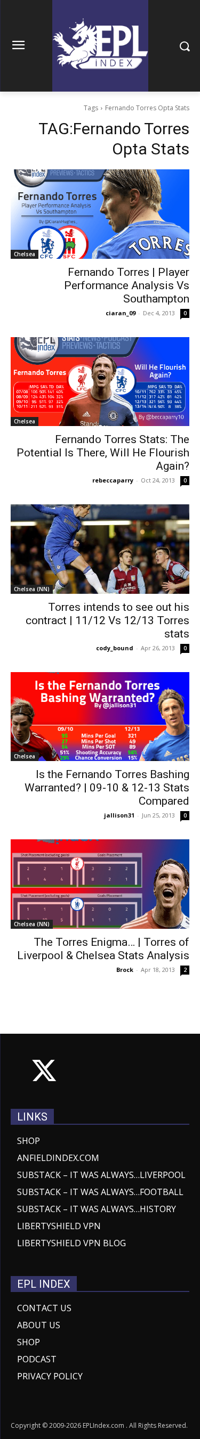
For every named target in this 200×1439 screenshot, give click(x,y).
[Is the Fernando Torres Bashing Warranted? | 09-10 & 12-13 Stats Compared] (100, 717)
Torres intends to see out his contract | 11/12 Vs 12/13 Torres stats (107, 620)
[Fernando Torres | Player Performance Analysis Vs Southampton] (100, 214)
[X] (44, 1073)
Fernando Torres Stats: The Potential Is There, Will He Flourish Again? (103, 452)
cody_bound (114, 648)
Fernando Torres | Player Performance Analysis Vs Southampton (126, 285)
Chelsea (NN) (32, 589)
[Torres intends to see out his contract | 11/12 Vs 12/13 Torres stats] (100, 549)
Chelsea (24, 254)
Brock (124, 970)
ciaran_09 (120, 313)
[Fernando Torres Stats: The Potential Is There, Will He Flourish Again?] (100, 382)
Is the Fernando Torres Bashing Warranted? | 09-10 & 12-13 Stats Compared (107, 787)
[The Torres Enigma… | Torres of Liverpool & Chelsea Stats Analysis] (100, 884)
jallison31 (119, 815)
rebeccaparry (112, 480)
